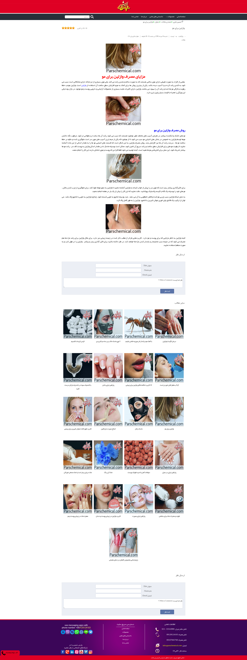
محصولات (170, 16)
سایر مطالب (180, 302)
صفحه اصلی (181, 16)
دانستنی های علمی (156, 16)
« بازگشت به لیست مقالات (177, 38)
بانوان (157, 22)
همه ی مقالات (166, 22)
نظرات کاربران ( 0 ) (133, 36)
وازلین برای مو (148, 22)
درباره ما (144, 16)
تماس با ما (134, 16)
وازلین (83, 85)
